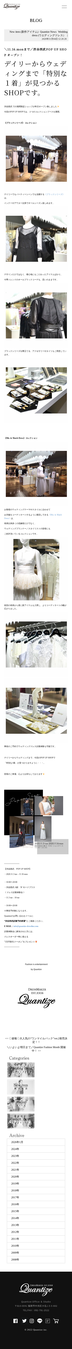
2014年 (15, 1218)
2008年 (15, 1259)
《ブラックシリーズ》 (54, 194)
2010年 (15, 1245)
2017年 (15, 1197)
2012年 (15, 1232)
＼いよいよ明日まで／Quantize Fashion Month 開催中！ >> (36, 1049)
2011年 (15, 1238)
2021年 (15, 1169)
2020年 (15, 1176)
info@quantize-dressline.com (26, 926)
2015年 (15, 1211)
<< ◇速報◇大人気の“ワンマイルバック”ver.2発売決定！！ (36, 1040)
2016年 (15, 1204)
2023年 (15, 1155)
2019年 (15, 1183)
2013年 (15, 1225)
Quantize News (48, 31)
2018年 (15, 1190)
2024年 (15, 1149)
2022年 (15, 1162)
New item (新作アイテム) (24, 31)
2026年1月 (17, 1142)
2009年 (15, 1252)
